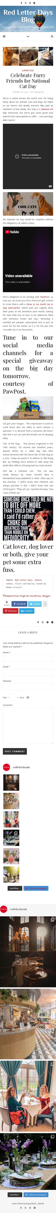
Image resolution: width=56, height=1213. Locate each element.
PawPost (44, 296)
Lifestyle (28, 70)
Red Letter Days (23, 580)
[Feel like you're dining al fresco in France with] (11, 856)
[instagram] (30, 3)
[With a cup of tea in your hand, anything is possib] (11, 819)
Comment (7, 705)
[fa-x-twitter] (26, 3)
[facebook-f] (21, 3)
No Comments (37, 91)
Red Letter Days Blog (28, 16)
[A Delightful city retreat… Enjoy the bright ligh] (11, 801)
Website (7, 680)
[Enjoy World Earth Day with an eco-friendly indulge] (11, 838)
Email (6, 666)
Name (6, 652)
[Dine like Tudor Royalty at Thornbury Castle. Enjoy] (11, 782)
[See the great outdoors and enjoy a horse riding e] (11, 874)
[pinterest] (34, 3)
